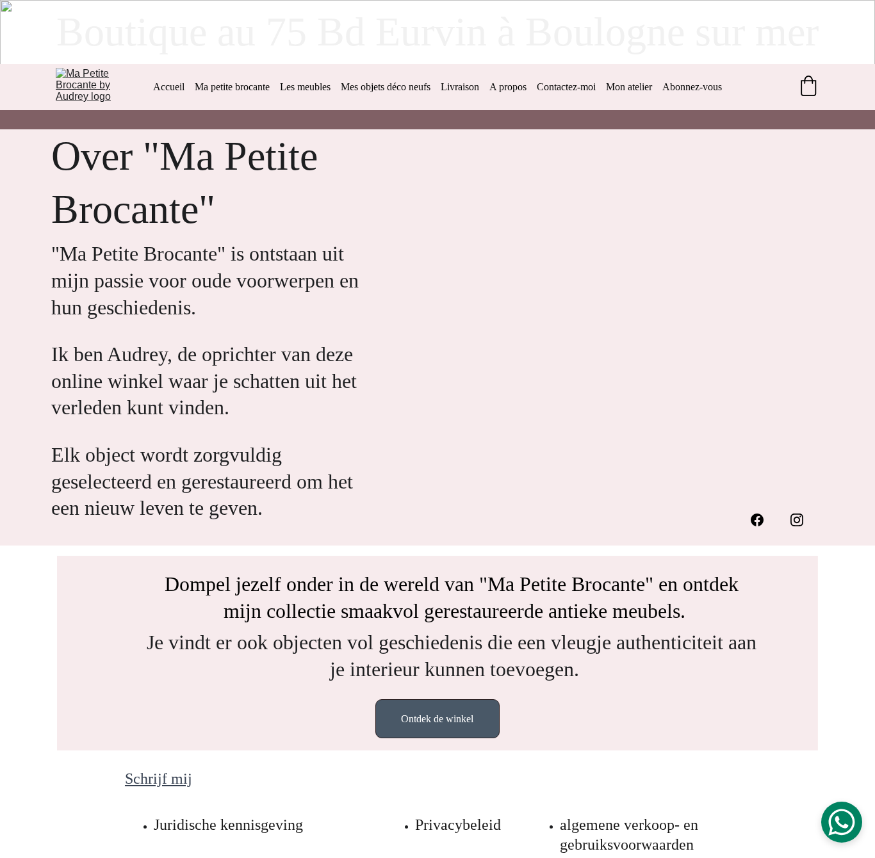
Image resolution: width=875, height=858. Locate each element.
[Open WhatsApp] (841, 822)
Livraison (460, 86)
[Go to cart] (808, 87)
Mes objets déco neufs (385, 86)
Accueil (168, 86)
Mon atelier (629, 86)
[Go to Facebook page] (757, 520)
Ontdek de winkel (437, 718)
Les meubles (305, 86)
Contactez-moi (566, 86)
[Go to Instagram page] (796, 520)
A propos (508, 86)
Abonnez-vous (692, 86)
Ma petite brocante (232, 86)
